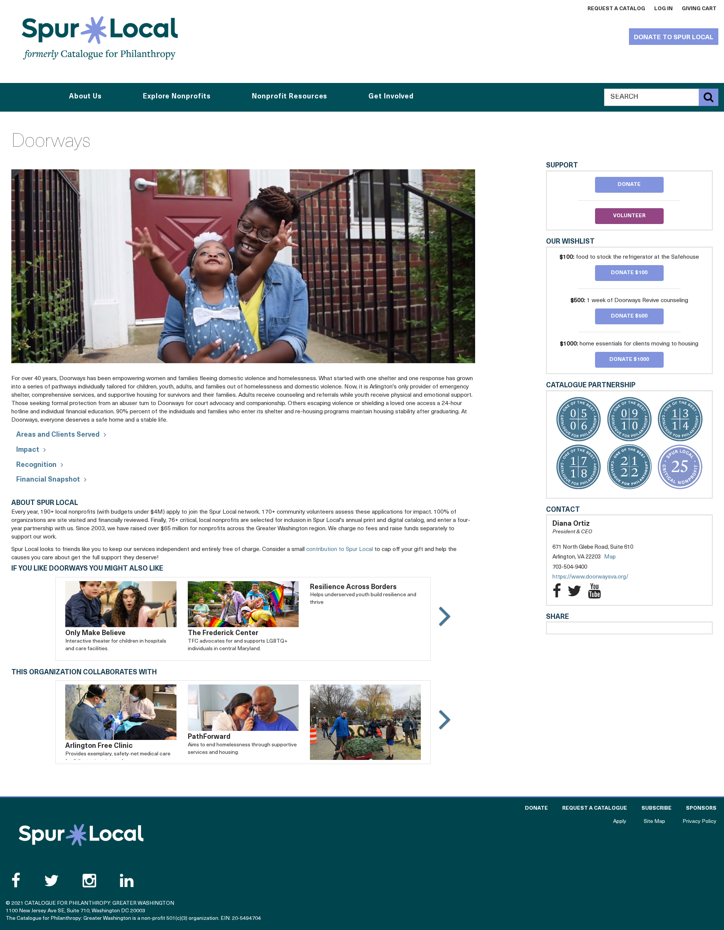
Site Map (654, 821)
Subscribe (656, 808)
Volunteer (629, 216)
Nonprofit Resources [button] (289, 97)
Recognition (36, 465)
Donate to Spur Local (673, 37)
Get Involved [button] (391, 97)
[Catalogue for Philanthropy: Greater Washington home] (100, 37)
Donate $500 (629, 316)
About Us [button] (85, 97)
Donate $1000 (629, 359)
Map (610, 557)
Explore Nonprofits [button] (177, 97)
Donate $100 (629, 273)
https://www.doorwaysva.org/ (598, 577)
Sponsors (701, 808)
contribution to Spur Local (339, 549)
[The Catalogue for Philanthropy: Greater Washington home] (81, 835)
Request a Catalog (616, 9)
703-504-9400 (569, 567)
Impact (27, 450)
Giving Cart (699, 9)
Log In (663, 9)
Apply (619, 821)
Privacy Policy (699, 821)
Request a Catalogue (594, 808)
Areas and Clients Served (58, 435)
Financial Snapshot (48, 480)
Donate (629, 184)
